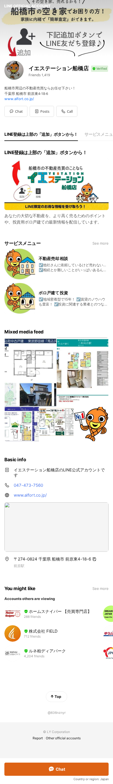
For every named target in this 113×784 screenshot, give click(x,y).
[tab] (41, 134)
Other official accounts (63, 738)
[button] (42, 111)
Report (38, 738)
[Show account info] (99, 69)
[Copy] (94, 559)
